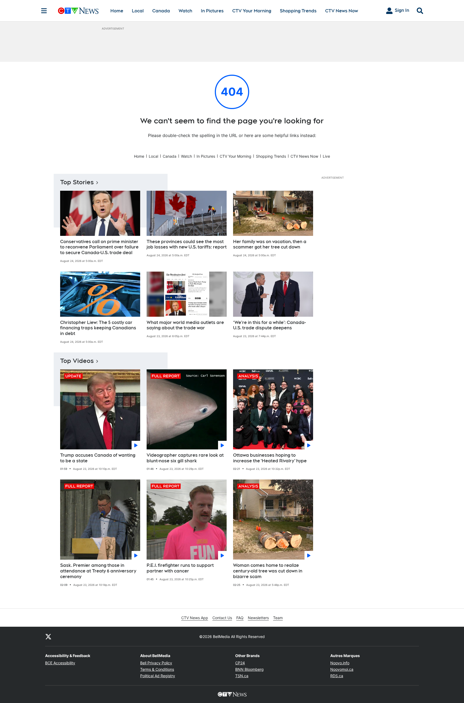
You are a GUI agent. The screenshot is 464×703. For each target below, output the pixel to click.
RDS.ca (336, 675)
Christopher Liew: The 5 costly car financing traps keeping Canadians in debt (98, 328)
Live (326, 156)
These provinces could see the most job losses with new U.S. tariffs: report (187, 244)
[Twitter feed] (48, 636)
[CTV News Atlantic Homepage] (78, 11)
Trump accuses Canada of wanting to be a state (97, 458)
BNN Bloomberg (249, 669)
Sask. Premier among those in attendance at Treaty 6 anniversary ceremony (98, 571)
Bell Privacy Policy (156, 663)
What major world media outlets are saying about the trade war (185, 325)
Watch (185, 10)
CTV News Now (341, 10)
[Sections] (44, 10)
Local (138, 10)
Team (278, 617)
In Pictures (212, 10)
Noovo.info (339, 663)
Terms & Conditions (157, 669)
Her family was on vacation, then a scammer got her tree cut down (269, 244)
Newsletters (258, 617)
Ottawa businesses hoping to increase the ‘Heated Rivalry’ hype (270, 458)
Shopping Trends (298, 10)
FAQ (240, 617)
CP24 (240, 663)
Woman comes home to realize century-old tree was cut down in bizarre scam (267, 571)
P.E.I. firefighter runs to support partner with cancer (180, 568)
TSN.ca (241, 675)
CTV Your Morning (251, 10)
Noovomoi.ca (341, 669)
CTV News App (194, 617)
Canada (161, 10)
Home (116, 10)
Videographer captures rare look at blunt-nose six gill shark (185, 458)
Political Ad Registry (157, 675)
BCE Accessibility (60, 663)
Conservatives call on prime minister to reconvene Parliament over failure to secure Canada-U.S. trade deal (99, 247)
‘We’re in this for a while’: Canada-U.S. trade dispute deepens (269, 325)
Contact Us (222, 617)
